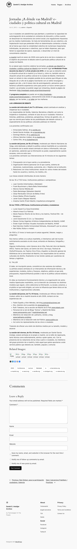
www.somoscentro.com (22, 312)
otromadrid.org (43, 305)
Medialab (39, 368)
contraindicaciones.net (51, 303)
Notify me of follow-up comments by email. (28, 459)
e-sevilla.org (35, 130)
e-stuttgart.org (47, 371)
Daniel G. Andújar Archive (23, 5)
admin (23, 27)
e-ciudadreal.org (31, 140)
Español (29, 27)
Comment (13, 405)
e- (46, 368)
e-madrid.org (40, 137)
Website (12, 444)
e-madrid (12, 57)
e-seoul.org (25, 371)
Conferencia (21, 368)
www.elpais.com (57, 307)
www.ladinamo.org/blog (22, 317)
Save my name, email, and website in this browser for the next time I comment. (38, 454)
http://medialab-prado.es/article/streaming (33, 90)
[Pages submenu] (62, 4)
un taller (31, 99)
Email (11, 435)
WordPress (18, 542)
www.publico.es (51, 320)
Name (11, 426)
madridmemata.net (39, 312)
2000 (12, 368)
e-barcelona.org (39, 132)
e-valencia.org (34, 135)
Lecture (30, 368)
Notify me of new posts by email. (24, 463)
